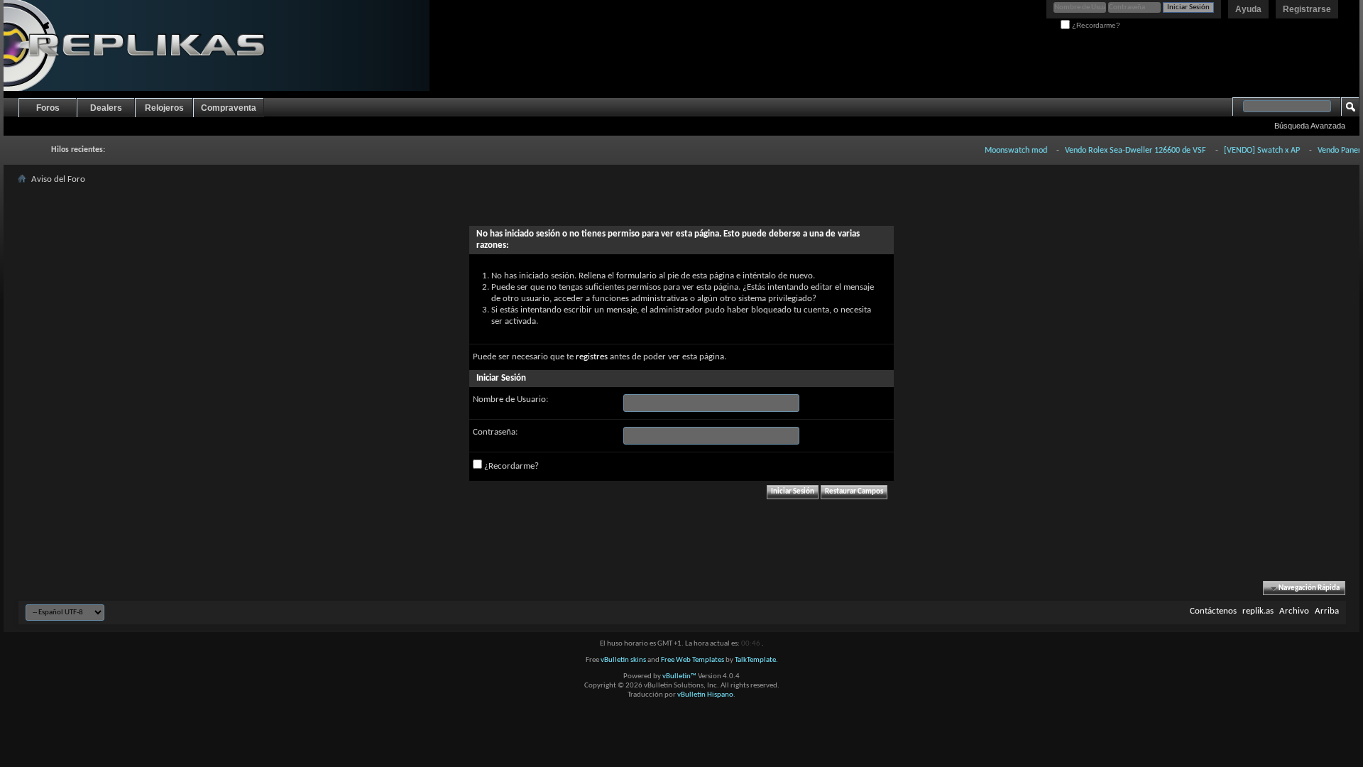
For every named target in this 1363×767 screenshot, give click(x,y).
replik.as (1258, 611)
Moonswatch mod (1005, 150)
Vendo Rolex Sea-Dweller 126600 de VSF (1124, 150)
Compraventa (228, 108)
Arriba (1327, 611)
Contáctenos (1213, 611)
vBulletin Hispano (705, 695)
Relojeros (164, 108)
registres (592, 356)
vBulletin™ (679, 676)
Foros (48, 108)
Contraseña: (495, 432)
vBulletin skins (623, 660)
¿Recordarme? (1095, 25)
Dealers (106, 108)
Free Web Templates (692, 660)
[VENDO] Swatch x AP (1251, 150)
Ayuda (1248, 9)
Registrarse (1307, 9)
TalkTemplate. (756, 660)
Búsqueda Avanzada (1309, 125)
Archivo (1294, 611)
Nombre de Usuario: (510, 399)
